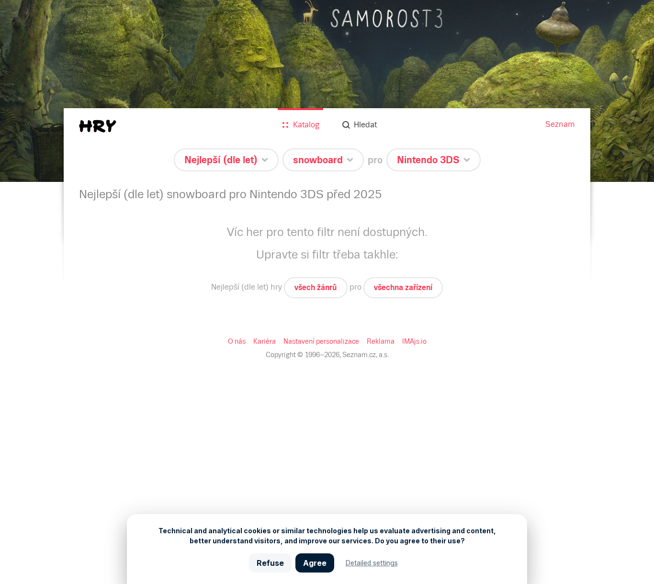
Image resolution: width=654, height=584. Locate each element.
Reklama (381, 341)
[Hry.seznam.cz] (97, 126)
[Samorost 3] (327, 91)
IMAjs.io (414, 341)
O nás (237, 341)
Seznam (560, 124)
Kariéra (264, 341)
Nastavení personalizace (321, 341)
